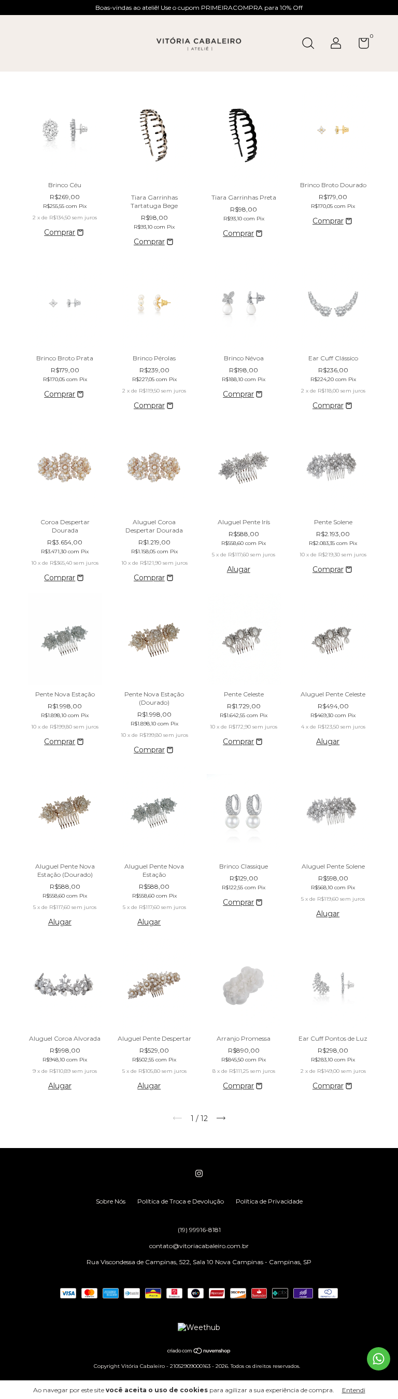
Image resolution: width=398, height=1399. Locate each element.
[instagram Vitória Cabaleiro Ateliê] (199, 1173)
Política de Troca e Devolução (180, 1201)
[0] (360, 45)
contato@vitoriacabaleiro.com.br (199, 1246)
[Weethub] (199, 1327)
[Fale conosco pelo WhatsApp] (378, 1358)
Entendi (353, 1390)
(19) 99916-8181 (199, 1230)
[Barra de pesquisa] (312, 44)
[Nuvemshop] (199, 1351)
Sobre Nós (110, 1201)
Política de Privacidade (269, 1201)
